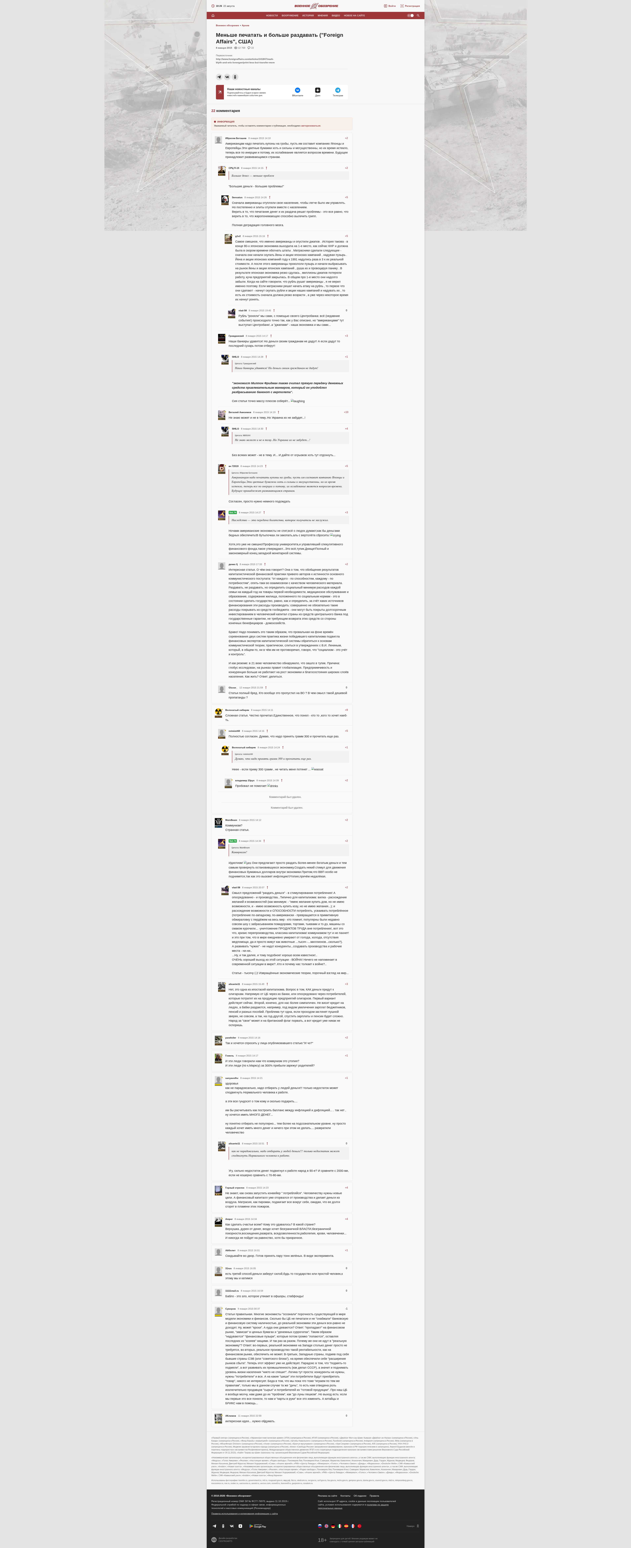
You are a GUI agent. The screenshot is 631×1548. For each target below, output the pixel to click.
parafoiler (230, 1037)
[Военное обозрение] (316, 6)
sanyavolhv (231, 1078)
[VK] (231, 1526)
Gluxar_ (233, 687)
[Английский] (326, 1526)
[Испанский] (346, 1526)
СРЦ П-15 (234, 168)
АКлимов (230, 1415)
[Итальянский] (339, 1526)
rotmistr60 (234, 731)
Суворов (230, 1308)
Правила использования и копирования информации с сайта (244, 1513)
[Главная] (213, 15)
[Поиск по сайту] (418, 15)
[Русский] (320, 1526)
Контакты (345, 1495)
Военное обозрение (227, 25)
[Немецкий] (333, 1526)
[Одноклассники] (223, 1526)
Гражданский (236, 336)
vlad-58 (243, 310)
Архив (245, 25)
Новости (272, 15)
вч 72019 (234, 466)
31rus (228, 1268)
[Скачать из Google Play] (257, 1526)
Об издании (360, 1495)
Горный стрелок (234, 1187)
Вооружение (290, 15)
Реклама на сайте (327, 1495)
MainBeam (231, 820)
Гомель (229, 1055)
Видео (336, 15)
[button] (389, 6)
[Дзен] (240, 1526)
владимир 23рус (245, 780)
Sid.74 (232, 512)
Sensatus (237, 197)
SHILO (235, 357)
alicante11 (234, 984)
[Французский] (353, 1526)
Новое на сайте (354, 15)
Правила (374, 1495)
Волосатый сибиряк (237, 710)
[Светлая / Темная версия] (410, 15)
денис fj (233, 564)
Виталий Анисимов (240, 412)
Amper (229, 1219)
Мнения (323, 15)
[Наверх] (413, 1526)
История (308, 15)
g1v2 (238, 236)
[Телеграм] (214, 1526)
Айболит (230, 1250)
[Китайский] (359, 1526)
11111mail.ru (232, 1290)
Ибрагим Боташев (235, 138)
